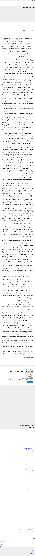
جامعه (1, 543)
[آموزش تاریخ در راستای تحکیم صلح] (29, 527)
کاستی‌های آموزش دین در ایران (27, 488)
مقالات (32, 550)
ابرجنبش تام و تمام (29, 468)
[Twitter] (24, 2)
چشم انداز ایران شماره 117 (27, 425)
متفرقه (1, 546)
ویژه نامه (31, 551)
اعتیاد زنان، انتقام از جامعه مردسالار (26, 508)
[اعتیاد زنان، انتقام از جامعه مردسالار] (29, 507)
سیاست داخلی (2, 545)
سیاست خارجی (2, 544)
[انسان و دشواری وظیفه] (29, 446)
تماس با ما (31, 553)
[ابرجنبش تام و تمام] (29, 466)
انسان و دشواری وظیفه (28, 448)
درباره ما (32, 552)
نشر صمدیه (31, 549)
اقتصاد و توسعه (2, 541)
